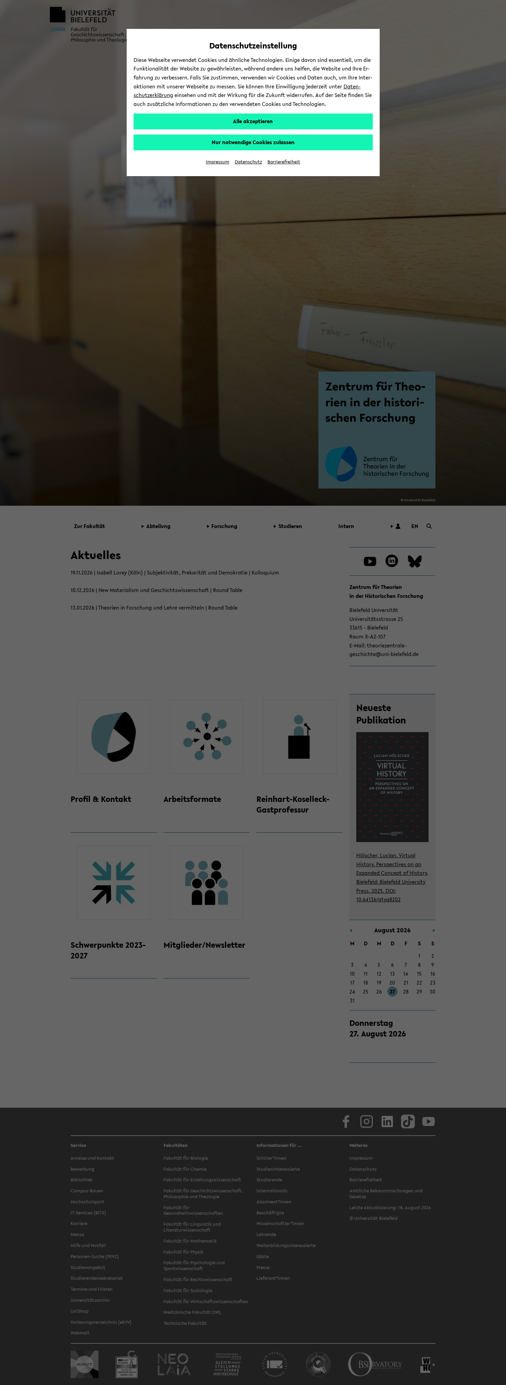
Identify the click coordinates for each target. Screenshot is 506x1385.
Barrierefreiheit (283, 162)
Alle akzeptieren (253, 121)
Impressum (217, 162)
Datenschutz (248, 162)
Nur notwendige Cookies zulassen (253, 142)
